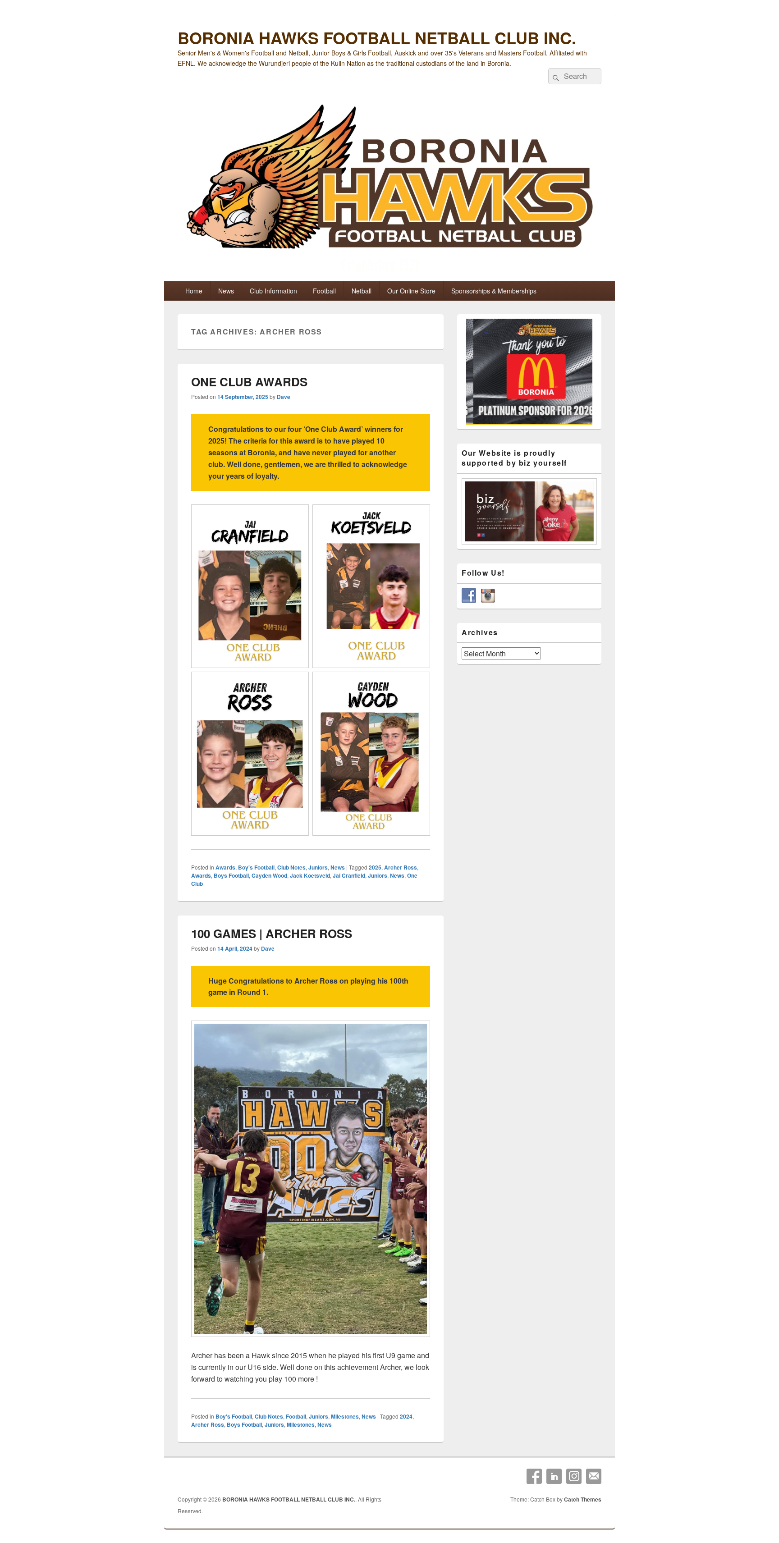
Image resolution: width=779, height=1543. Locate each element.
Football (324, 290)
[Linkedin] (554, 1476)
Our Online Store (411, 290)
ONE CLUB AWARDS (249, 381)
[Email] (593, 1476)
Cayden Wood (269, 875)
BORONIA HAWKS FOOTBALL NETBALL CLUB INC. (377, 37)
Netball (361, 290)
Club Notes (291, 867)
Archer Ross (400, 867)
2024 (406, 1416)
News (226, 290)
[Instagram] (574, 1476)
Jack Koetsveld (310, 875)
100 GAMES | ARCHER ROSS (271, 933)
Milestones (345, 1416)
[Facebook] (534, 1476)
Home (193, 290)
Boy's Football (256, 867)
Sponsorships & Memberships (493, 290)
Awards (225, 867)
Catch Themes (582, 1499)
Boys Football (231, 875)
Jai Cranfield (349, 875)
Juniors (318, 867)
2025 (375, 867)
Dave (283, 397)
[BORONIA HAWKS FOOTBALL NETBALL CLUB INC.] (389, 190)
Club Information (273, 290)
